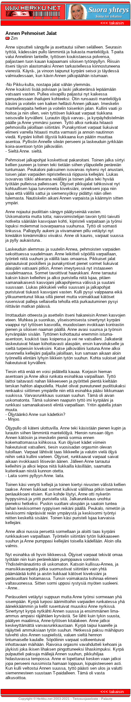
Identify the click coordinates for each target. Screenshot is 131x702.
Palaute (107, 698)
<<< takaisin (112, 23)
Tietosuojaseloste (85, 698)
